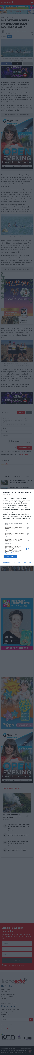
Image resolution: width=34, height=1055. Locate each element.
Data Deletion (7, 562)
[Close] (30, 492)
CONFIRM (10, 556)
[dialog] (17, 527)
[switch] (27, 528)
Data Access (17, 562)
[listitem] (17, 524)
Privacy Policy (27, 562)
